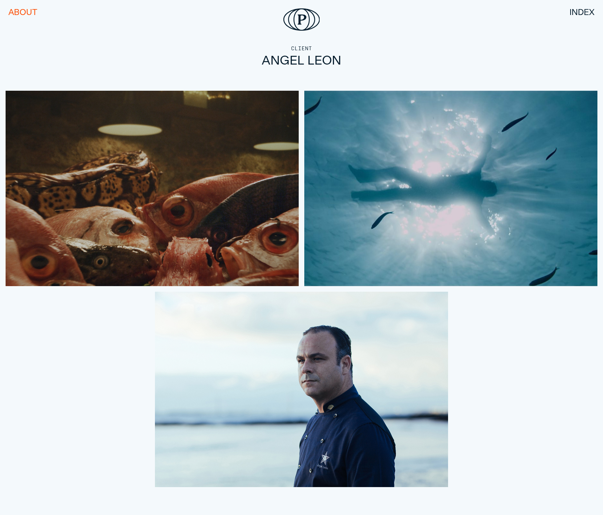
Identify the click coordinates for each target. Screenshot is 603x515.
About (22, 12)
